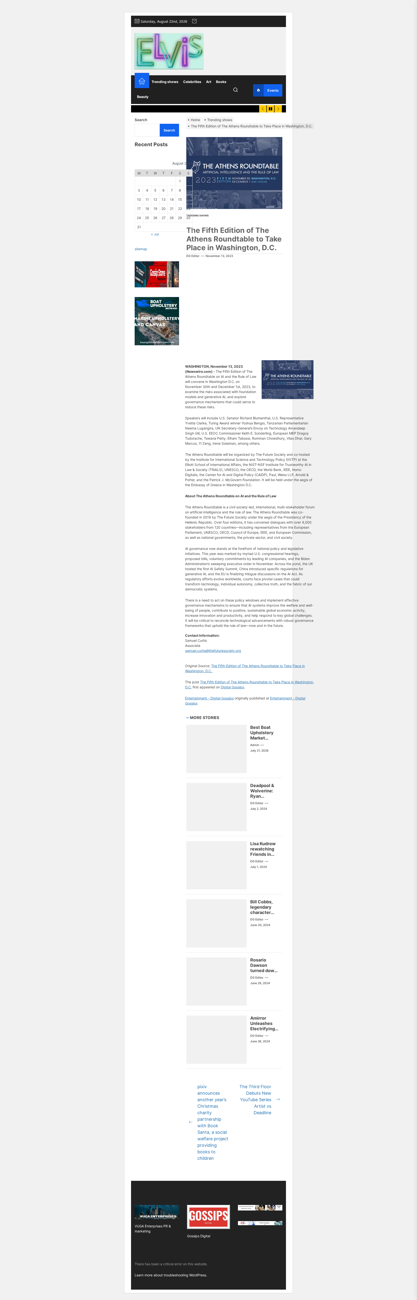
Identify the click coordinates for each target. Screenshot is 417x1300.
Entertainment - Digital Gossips (209, 698)
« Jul (155, 234)
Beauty (142, 97)
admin (254, 745)
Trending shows (165, 82)
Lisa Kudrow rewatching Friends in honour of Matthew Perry (263, 856)
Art (208, 82)
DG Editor (193, 256)
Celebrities (192, 82)
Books (221, 82)
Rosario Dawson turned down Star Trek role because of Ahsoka (264, 973)
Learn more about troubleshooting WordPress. (171, 1275)
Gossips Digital (198, 1236)
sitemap (141, 249)
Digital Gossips (232, 687)
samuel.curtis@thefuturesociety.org (213, 651)
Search (141, 120)
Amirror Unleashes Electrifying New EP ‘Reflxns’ (262, 1028)
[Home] (142, 81)
